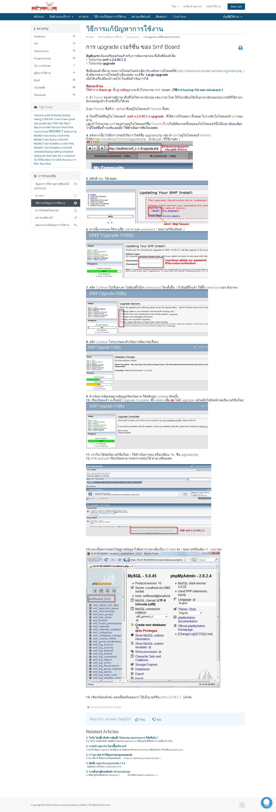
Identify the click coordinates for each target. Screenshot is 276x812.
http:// (67, 123)
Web (48, 155)
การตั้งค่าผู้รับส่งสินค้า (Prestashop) (109, 771)
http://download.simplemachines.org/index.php (210, 71)
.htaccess (39, 115)
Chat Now (179, 16)
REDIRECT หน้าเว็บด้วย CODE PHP (51, 139)
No (158, 719)
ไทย (174, 6)
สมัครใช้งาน (214, 6)
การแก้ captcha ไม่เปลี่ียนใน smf (107, 746)
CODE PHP (47, 119)
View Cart (236, 6)
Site (44, 155)
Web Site (56, 155)
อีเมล (42, 163)
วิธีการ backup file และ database (197, 90)
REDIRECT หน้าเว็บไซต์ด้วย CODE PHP (53, 147)
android (48, 115)
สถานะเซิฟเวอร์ (140, 16)
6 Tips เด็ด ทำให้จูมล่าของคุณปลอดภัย (110, 754)
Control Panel (61, 119)
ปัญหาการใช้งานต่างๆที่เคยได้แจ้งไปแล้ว (51, 186)
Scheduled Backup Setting (47, 151)
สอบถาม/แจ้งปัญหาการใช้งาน (51, 225)
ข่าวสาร (83, 16)
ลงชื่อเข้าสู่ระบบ (192, 6)
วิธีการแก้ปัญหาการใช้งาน (110, 16)
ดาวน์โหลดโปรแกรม (46, 210)
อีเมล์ (48, 163)
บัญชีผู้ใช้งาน (231, 16)
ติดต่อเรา (161, 16)
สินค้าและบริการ (60, 16)
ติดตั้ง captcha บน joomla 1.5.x (106, 763)
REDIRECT (56, 131)
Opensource (132, 36)
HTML (55, 123)
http (61, 123)
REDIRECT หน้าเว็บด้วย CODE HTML (52, 135)
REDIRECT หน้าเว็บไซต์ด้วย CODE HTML (54, 143)
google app (45, 123)
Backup (58, 115)
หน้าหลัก (90, 36)
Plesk (64, 127)
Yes (142, 719)
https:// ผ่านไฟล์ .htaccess (47, 127)
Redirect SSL (70, 131)
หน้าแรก (39, 16)
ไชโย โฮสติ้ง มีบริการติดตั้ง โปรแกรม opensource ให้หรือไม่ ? (123, 737)
